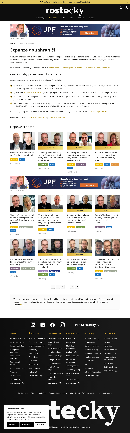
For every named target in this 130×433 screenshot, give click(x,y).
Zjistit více (27, 419)
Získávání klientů (72, 379)
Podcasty (53, 18)
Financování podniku (37, 338)
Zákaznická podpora (55, 373)
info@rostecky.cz (86, 325)
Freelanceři (70, 338)
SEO (86, 364)
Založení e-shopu (54, 363)
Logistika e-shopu (54, 352)
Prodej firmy (33, 357)
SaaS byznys (108, 363)
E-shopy (14, 159)
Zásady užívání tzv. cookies (85, 393)
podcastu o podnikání (97, 111)
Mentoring (40, 18)
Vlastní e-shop (15, 376)
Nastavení (40, 425)
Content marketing (92, 346)
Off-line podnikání (110, 350)
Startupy (43, 164)
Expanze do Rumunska (37, 117)
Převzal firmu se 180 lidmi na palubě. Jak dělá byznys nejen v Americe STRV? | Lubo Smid (50, 263)
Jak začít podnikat (17, 346)
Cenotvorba (70, 342)
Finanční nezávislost (17, 338)
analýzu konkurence (32, 92)
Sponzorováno (25, 227)
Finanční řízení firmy (36, 342)
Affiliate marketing (92, 338)
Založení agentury (73, 369)
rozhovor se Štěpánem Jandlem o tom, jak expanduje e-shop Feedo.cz (79, 67)
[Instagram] (62, 324)
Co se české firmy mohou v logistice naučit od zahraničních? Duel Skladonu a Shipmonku (107, 263)
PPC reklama (90, 361)
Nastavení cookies (105, 393)
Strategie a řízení (54, 359)
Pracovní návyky (72, 356)
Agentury (43, 271)
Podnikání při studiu (17, 368)
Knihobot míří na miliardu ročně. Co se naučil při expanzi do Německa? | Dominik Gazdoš (78, 219)
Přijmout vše (13, 425)
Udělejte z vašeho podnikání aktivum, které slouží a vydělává (67, 2)
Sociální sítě (89, 368)
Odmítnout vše (27, 425)
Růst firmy (81, 164)
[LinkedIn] (33, 324)
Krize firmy (33, 350)
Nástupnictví (33, 353)
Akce (72, 18)
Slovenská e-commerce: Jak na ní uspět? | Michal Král (22, 153)
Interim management (37, 346)
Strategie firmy (34, 368)
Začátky (115, 164)
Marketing (108, 346)
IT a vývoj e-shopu (55, 348)
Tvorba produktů (72, 366)
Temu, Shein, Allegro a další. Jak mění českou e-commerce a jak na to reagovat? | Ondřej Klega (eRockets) (49, 220)
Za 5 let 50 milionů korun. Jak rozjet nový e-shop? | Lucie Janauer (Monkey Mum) (106, 156)
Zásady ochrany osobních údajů (61, 393)
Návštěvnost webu (92, 357)
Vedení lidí (33, 372)
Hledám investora (17, 342)
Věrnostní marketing (93, 372)
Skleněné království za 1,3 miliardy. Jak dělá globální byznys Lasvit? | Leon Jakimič (106, 219)
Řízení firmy (54, 271)
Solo (63, 18)
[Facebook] (52, 324)
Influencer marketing (93, 353)
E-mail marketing (91, 350)
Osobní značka (71, 352)
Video (22, 159)
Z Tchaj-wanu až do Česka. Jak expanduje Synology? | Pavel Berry (22, 262)
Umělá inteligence (110, 367)
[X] (42, 324)
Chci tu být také (20, 38)
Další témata (15, 383)
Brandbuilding (90, 342)
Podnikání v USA (110, 353)
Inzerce (81, 18)
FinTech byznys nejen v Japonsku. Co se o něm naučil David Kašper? (77, 262)
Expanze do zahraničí (27, 43)
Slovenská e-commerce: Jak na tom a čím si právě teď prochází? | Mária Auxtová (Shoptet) (22, 219)
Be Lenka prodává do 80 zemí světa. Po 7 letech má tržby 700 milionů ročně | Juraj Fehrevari (78, 156)
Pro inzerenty (23, 393)
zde (21, 305)
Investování (108, 342)
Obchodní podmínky (38, 393)
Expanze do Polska (57, 117)
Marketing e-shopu (55, 356)
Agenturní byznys (110, 338)
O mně (91, 18)
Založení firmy (15, 379)
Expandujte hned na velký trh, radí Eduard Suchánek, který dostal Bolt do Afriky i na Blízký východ (50, 156)
